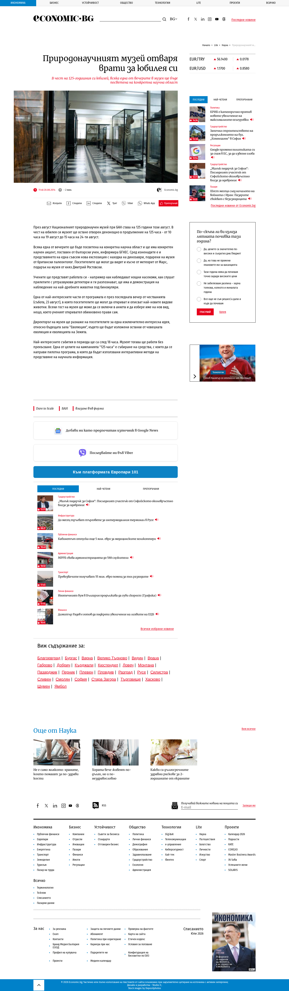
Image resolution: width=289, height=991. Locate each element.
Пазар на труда (45, 870)
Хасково (152, 679)
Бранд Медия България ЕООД (66, 946)
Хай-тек (169, 854)
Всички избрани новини (157, 628)
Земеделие (43, 859)
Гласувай (205, 311)
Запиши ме (249, 805)
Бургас (71, 658)
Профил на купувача (64, 952)
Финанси (78, 854)
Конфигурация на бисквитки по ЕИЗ (138, 954)
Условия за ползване (140, 944)
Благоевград (48, 658)
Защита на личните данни (105, 929)
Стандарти (104, 839)
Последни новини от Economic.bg (233, 205)
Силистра (159, 672)
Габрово (44, 665)
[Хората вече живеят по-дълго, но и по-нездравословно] (115, 752)
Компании (78, 834)
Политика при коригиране (105, 939)
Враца (153, 658)
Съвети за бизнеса (108, 834)
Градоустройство (142, 859)
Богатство (205, 844)
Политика (138, 834)
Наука (225, 45)
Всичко (271, 3)
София (81, 679)
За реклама (59, 929)
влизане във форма (89, 408)
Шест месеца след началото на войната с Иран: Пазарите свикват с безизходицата (232, 195)
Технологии (162, 3)
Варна (87, 658)
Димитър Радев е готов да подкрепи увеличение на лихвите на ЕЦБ (106, 614)
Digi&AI (169, 834)
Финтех (169, 859)
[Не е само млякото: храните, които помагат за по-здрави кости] (56, 752)
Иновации (78, 844)
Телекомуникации (175, 839)
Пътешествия (207, 839)
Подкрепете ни (99, 952)
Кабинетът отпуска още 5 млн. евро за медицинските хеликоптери (107, 539)
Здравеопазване (142, 854)
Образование (140, 849)
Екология (138, 865)
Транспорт (43, 854)
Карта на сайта (136, 934)
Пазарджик (47, 672)
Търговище (131, 679)
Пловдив (106, 672)
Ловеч (128, 665)
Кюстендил (108, 665)
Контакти (58, 939)
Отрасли (77, 839)
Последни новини (243, 19)
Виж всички (249, 729)
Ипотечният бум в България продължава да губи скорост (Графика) (107, 595)
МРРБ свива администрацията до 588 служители (93, 557)
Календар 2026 (236, 834)
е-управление (173, 844)
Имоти (76, 859)
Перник (68, 672)
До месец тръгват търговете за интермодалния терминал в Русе (106, 520)
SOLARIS (233, 870)
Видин (137, 658)
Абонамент (96, 934)
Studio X (156, 985)
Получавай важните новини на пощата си (209, 803)
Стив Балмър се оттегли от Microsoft (227, 377)
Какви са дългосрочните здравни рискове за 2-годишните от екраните (170, 774)
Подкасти (233, 839)
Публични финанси (48, 834)
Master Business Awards (242, 854)
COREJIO (233, 849)
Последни (58, 488)
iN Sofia (232, 859)
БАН (65, 408)
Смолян (63, 679)
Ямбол (60, 686)
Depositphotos (153, 988)
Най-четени (103, 488)
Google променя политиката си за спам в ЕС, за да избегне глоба (232, 151)
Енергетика (43, 849)
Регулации (79, 865)
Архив (222, 312)
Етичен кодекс (136, 939)
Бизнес (54, 3)
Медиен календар (100, 960)
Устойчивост (90, 3)
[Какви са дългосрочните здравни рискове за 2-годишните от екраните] (173, 752)
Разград (125, 672)
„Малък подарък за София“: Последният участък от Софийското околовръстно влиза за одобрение (115, 503)
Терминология (45, 887)
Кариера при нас (100, 944)
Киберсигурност (174, 849)
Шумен (43, 686)
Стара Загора (103, 679)
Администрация (142, 870)
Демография (140, 844)
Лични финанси (142, 839)
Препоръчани (151, 488)
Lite (198, 3)
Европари (42, 839)
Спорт (202, 859)
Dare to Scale (45, 408)
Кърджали (84, 665)
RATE (231, 844)
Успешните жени (238, 865)
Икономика (18, 3)
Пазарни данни (45, 903)
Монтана (146, 665)
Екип (55, 934)
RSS (104, 805)
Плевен (86, 672)
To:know (41, 892)
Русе (141, 672)
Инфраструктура (46, 844)
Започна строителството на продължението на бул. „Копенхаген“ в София (231, 134)
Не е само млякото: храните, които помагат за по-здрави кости (56, 774)
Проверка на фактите (140, 929)
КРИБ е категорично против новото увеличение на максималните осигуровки (231, 115)
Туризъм (42, 865)
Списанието (44, 898)
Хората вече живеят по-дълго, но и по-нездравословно (111, 774)
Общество (126, 3)
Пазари (77, 849)
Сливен (44, 679)
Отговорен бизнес (108, 844)
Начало (206, 45)
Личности (205, 849)
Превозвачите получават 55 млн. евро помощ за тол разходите (103, 576)
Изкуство (204, 854)
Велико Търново (112, 658)
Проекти (235, 3)
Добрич (63, 665)
